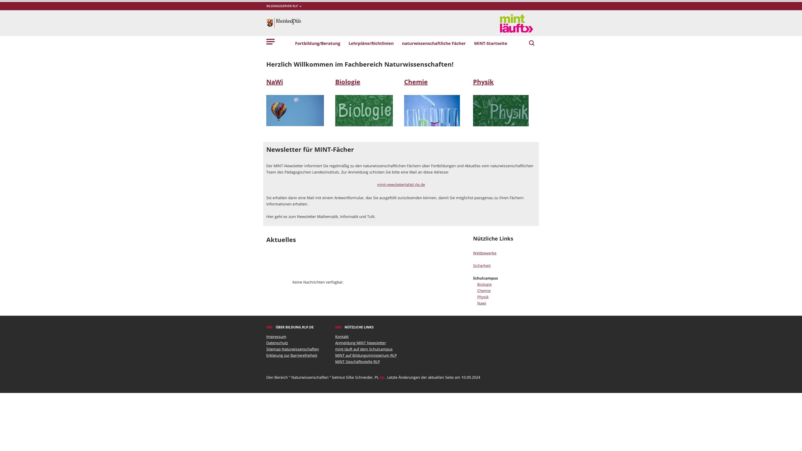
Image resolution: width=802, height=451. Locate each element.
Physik (483, 81)
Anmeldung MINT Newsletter (360, 342)
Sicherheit (482, 265)
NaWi (274, 81)
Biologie (347, 81)
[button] (270, 41)
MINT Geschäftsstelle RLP (357, 361)
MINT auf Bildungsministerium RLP (366, 355)
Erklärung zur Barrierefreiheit (291, 355)
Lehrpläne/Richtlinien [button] (371, 43)
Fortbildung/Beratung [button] (317, 43)
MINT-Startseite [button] (490, 43)
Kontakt (342, 336)
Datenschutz (277, 342)
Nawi (481, 303)
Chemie (416, 81)
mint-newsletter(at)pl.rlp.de (401, 184)
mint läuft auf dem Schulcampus (364, 349)
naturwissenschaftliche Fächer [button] (434, 43)
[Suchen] (532, 43)
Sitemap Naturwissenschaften (292, 349)
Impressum (276, 336)
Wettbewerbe (484, 253)
